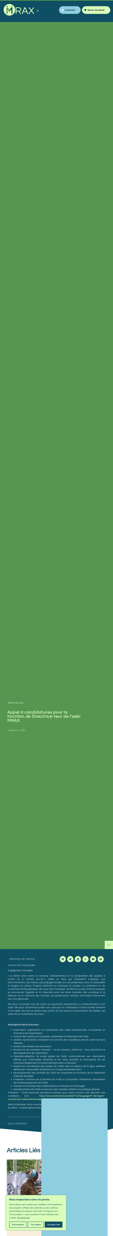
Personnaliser (18, 1224)
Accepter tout (53, 1224)
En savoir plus (23, 1217)
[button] (37, 10)
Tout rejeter (36, 1224)
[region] (36, 1212)
